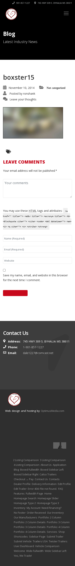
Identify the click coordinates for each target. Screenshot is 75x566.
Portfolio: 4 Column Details (30, 532)
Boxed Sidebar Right (26, 474)
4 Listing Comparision (26, 465)
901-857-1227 (23, 3)
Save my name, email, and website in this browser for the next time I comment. (35, 277)
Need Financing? (51, 508)
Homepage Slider (48, 498)
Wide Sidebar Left (55, 551)
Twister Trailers (58, 541)
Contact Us (41, 479)
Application (59, 465)
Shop (61, 532)
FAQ (60, 488)
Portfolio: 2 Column (49, 517)
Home (48, 493)
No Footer (20, 512)
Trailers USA (40, 541)
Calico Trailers (48, 474)
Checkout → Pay (24, 479)
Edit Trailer (20, 488)
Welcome (19, 551)
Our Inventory (55, 512)
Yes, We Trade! (23, 555)
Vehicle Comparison (47, 546)
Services (52, 532)
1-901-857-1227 (33, 347)
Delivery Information (44, 484)
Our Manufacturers (25, 517)
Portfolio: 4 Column (58, 527)
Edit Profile (64, 484)
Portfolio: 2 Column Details (30, 522)
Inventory (19, 508)
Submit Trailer (55, 536)
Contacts (54, 479)
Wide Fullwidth (35, 551)
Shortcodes (21, 536)
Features (19, 493)
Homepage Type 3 (48, 503)
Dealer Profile (22, 484)
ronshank (29, 93)
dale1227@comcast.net (38, 353)
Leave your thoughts (23, 99)
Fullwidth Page (34, 493)
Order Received (36, 512)
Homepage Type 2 (25, 503)
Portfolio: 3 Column (58, 522)
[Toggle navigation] (66, 13)
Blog (16, 469)
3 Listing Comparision (53, 460)
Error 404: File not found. (42, 488)
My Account (33, 508)
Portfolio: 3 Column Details (30, 527)
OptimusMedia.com (52, 411)
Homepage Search (25, 498)
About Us (46, 465)
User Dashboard (24, 546)
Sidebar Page (37, 536)
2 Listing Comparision (26, 460)
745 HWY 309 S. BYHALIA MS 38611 (54, 3)
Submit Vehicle (23, 541)
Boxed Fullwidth (29, 469)
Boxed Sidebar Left (52, 469)
